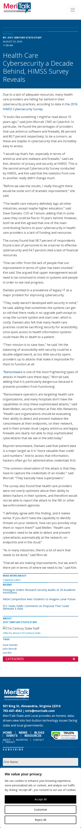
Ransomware (13, 372)
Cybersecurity (12, 580)
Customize (40, 809)
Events (12, 735)
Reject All (40, 820)
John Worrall (10, 648)
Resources (32, 735)
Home (7, 732)
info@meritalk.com (40, 711)
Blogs (39, 732)
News (23, 732)
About (7, 739)
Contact (38, 739)
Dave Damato (10, 645)
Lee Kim (7, 652)
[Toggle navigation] (72, 10)
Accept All (41, 799)
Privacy (10, 742)
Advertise (22, 739)
